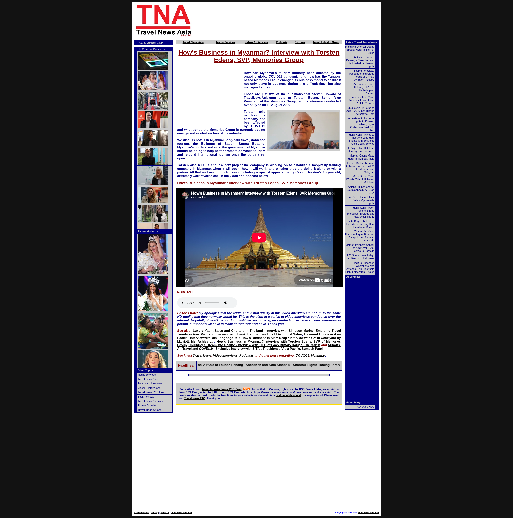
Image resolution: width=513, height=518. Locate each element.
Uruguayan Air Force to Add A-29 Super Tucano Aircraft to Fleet (360, 110)
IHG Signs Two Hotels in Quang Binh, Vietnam (360, 150)
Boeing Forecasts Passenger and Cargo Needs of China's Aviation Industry (361, 75)
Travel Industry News (326, 42)
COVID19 (302, 355)
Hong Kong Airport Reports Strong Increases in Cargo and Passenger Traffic (360, 212)
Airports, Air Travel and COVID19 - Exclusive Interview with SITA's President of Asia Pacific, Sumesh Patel (259, 346)
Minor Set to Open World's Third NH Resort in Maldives (360, 179)
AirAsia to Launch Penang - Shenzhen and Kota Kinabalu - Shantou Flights (244, 365)
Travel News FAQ (194, 398)
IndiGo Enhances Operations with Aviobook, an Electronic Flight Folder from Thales (359, 267)
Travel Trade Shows (149, 409)
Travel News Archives (150, 401)
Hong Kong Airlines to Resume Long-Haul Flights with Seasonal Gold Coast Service (361, 139)
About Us (165, 512)
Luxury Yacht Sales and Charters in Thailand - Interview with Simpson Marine (253, 330)
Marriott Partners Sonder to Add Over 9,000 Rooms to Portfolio (360, 247)
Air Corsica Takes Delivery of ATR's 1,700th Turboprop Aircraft (363, 89)
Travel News (202, 355)
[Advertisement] (293, 20)
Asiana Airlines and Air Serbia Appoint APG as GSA (360, 189)
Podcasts (281, 42)
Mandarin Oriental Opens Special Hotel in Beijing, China (359, 49)
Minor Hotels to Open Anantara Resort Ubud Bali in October (361, 100)
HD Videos (144, 49)
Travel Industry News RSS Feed (222, 389)
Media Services (225, 42)
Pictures (300, 42)
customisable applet (288, 395)
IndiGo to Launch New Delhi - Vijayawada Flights (361, 200)
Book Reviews (146, 396)
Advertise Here (365, 406)
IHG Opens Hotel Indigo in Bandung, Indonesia (360, 257)
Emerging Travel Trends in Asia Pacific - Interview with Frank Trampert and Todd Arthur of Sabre (259, 332)
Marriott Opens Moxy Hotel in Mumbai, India (361, 157)
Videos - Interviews (149, 387)
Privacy (155, 512)
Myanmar (318, 355)
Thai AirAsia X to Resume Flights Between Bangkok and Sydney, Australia (359, 236)
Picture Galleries (148, 231)
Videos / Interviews (256, 42)
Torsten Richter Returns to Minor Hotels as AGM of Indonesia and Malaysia (360, 168)
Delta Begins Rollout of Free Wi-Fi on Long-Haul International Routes (360, 224)
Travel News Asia (193, 42)
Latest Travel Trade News (361, 42)
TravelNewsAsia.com (181, 512)
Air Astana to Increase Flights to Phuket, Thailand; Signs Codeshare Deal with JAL (361, 124)
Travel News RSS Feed (151, 392)
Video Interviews (225, 355)
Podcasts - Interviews (150, 383)
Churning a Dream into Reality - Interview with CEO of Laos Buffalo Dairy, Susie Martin (254, 345)
